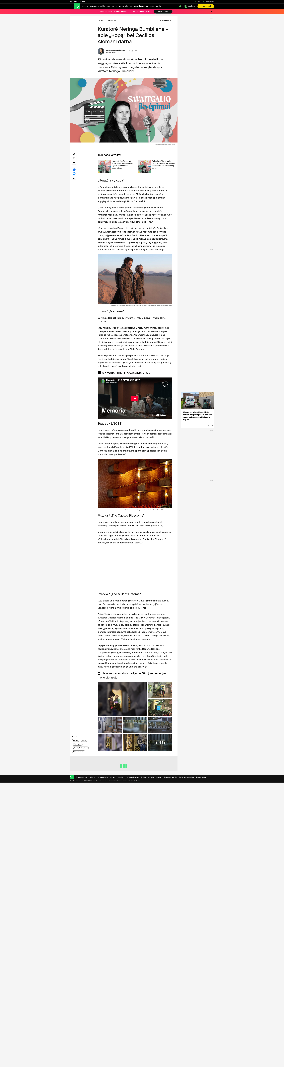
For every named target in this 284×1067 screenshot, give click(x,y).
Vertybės (112, 777)
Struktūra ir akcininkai (147, 777)
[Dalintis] (212, 425)
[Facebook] (129, 51)
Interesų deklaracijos (132, 777)
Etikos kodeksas (201, 777)
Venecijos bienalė (78, 752)
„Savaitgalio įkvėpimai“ (80, 748)
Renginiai (101, 6)
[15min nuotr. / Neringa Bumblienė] (124, 110)
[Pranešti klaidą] (74, 162)
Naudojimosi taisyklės (170, 777)
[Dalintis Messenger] (74, 174)
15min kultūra (77, 744)
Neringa (75, 740)
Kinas (108, 6)
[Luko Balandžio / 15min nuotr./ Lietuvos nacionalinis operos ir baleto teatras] (135, 483)
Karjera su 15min (103, 777)
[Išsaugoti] (208, 425)
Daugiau (159, 6)
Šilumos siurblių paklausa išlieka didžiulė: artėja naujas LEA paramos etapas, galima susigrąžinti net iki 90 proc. (197, 416)
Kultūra (84, 740)
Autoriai (159, 777)
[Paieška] (176, 6)
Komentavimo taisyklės (186, 777)
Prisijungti (191, 6)
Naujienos (93, 6)
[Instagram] (132, 51)
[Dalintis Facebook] (74, 170)
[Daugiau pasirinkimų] (74, 178)
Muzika (121, 6)
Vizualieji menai (139, 6)
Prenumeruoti (206, 6)
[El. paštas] (136, 51)
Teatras (114, 6)
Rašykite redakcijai (81, 777)
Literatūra (128, 6)
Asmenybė (150, 6)
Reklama (92, 777)
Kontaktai (120, 777)
